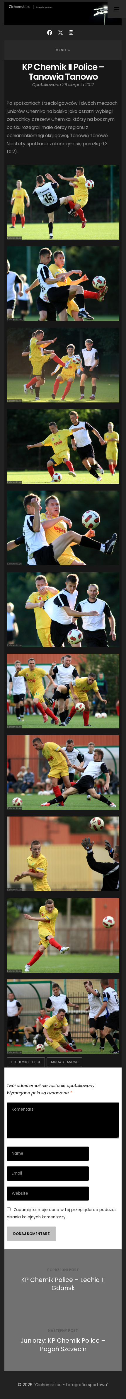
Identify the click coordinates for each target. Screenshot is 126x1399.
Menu (60, 50)
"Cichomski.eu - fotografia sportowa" (71, 1385)
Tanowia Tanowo (64, 1062)
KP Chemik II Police (26, 1062)
